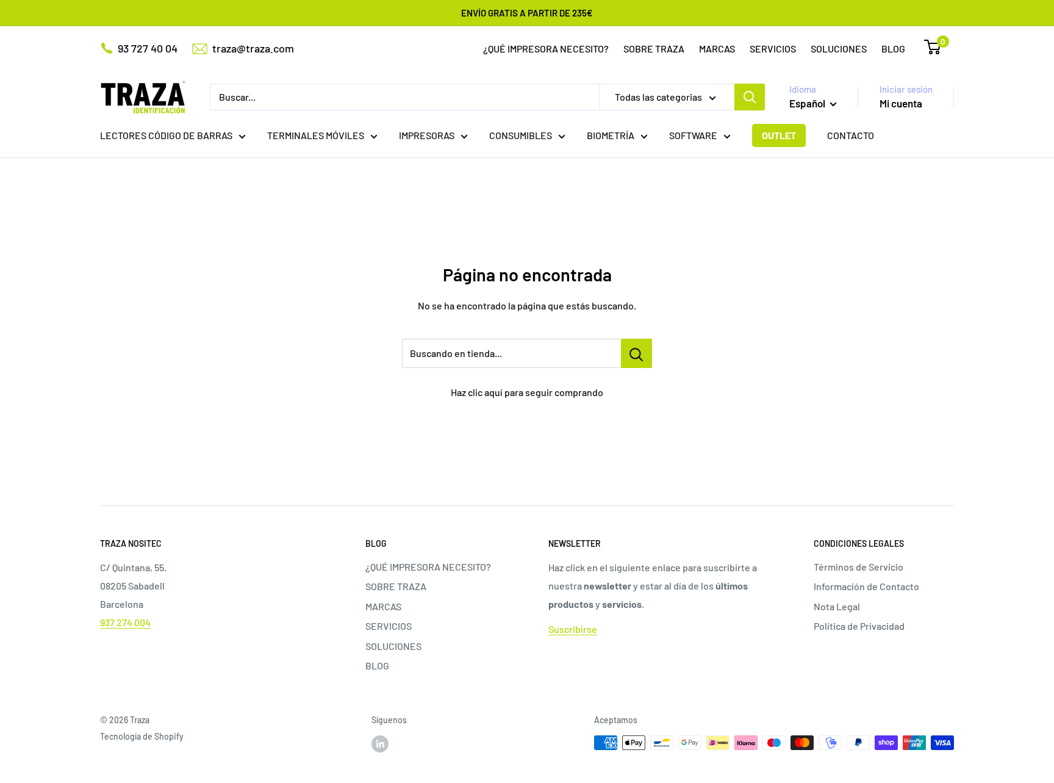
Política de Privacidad (859, 626)
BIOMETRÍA (610, 135)
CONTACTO (850, 135)
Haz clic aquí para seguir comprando (527, 392)
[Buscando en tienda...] (636, 353)
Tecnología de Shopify (142, 736)
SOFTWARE (693, 135)
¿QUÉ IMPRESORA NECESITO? (546, 48)
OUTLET (779, 135)
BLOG (893, 48)
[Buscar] (749, 97)
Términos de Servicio (858, 566)
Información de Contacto (866, 586)
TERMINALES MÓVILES (315, 135)
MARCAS (717, 48)
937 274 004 (125, 622)
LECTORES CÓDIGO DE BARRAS (166, 135)
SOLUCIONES (839, 48)
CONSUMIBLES (520, 135)
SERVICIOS (773, 48)
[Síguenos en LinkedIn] (380, 743)
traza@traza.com (253, 48)
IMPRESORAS (426, 135)
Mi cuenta (901, 103)
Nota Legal (837, 606)
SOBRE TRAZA (653, 48)
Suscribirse (572, 629)
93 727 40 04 (147, 48)
